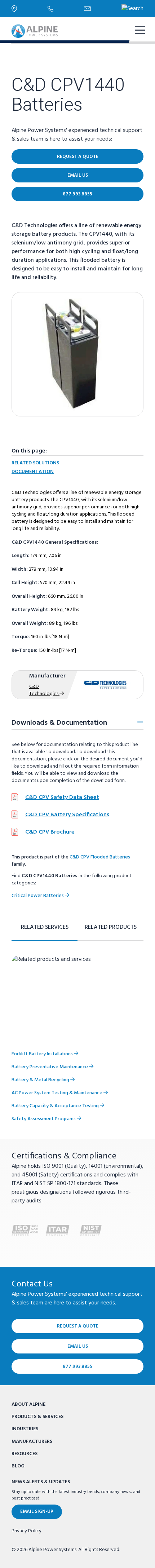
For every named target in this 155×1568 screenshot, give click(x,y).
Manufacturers (32, 1441)
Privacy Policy (26, 1531)
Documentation (33, 472)
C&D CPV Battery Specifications (67, 814)
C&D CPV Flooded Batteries (100, 857)
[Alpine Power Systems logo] (35, 31)
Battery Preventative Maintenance (50, 1067)
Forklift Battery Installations (43, 1054)
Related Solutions (35, 463)
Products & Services (37, 1417)
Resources (24, 1454)
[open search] (132, 8)
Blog (18, 1466)
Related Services (44, 927)
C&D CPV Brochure (50, 832)
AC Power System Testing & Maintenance (57, 1093)
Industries (25, 1429)
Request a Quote (77, 156)
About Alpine (28, 1404)
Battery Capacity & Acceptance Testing (56, 1106)
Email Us (77, 175)
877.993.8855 (77, 194)
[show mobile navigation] (139, 31)
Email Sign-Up (36, 1511)
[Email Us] (102, 8)
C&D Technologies (44, 690)
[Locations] (30, 8)
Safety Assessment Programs (44, 1119)
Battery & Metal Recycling (41, 1080)
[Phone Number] (66, 9)
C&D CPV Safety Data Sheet (62, 797)
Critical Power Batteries (38, 896)
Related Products (111, 927)
